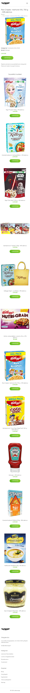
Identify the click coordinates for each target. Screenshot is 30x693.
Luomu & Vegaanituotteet (7, 656)
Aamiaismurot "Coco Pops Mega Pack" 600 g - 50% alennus (15, 428)
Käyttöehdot (4, 677)
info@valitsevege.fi (6, 645)
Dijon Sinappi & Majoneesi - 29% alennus (15, 611)
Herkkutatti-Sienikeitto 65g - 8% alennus (15, 565)
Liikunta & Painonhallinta (7, 654)
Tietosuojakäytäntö (6, 679)
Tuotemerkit (11, 48)
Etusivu (3, 14)
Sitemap (3, 682)
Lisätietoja (7, 57)
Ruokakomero (4, 659)
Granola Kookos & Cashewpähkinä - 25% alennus (15, 155)
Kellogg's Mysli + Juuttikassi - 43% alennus (15, 291)
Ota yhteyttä (4, 674)
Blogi (2, 671)
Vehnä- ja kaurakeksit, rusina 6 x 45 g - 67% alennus (15, 336)
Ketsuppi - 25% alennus (15, 475)
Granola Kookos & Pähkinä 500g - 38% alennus (15, 520)
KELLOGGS (17, 48)
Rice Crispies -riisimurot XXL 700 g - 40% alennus (15, 383)
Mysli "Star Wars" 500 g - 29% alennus (15, 200)
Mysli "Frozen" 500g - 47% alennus (15, 110)
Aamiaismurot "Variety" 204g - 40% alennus (15, 245)
